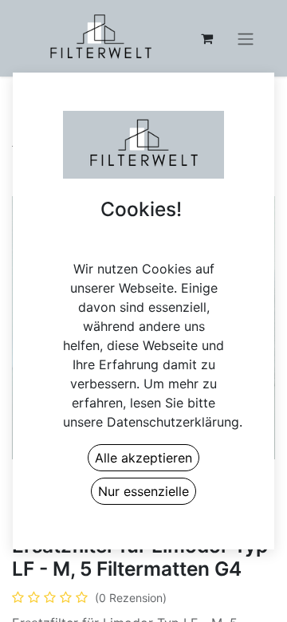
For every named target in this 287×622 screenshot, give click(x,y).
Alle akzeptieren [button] (143, 458)
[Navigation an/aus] (245, 38)
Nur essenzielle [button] (143, 491)
